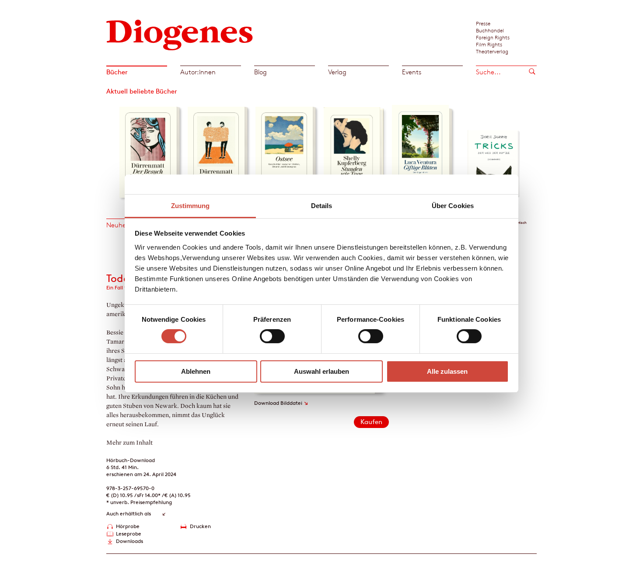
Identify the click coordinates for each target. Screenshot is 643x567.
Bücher (117, 72)
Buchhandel (490, 30)
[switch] (272, 336)
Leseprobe (128, 533)
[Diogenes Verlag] (179, 34)
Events (411, 72)
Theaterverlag (492, 51)
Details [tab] (321, 205)
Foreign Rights (493, 37)
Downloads (129, 541)
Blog (260, 72)
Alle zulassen (447, 371)
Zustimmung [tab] (190, 205)
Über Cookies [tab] (453, 205)
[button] (112, 150)
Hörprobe (128, 526)
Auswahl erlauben (321, 371)
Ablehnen (195, 371)
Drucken (200, 526)
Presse (483, 23)
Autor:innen (198, 72)
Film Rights (489, 44)
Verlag (337, 72)
